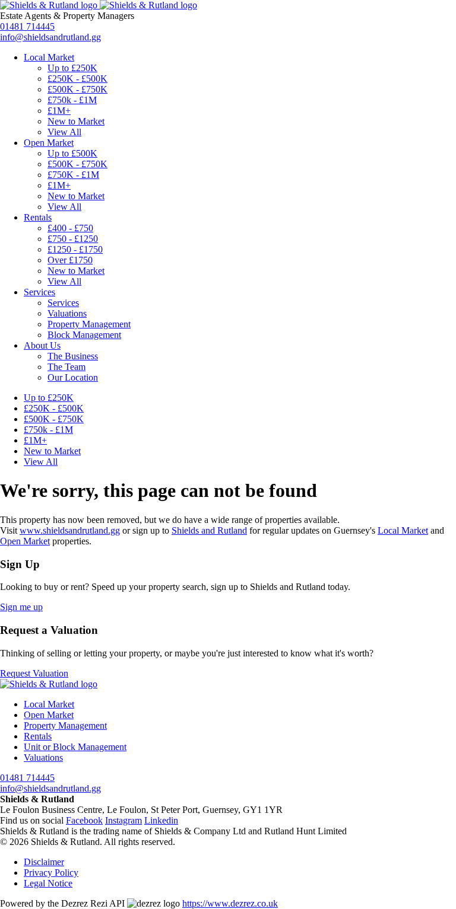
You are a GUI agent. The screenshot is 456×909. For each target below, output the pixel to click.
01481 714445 (27, 26)
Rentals (38, 217)
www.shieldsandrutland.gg (70, 530)
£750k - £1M (72, 100)
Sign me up (21, 607)
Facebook (84, 820)
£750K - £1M (73, 175)
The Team (67, 367)
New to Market (76, 121)
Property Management (89, 324)
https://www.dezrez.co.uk (230, 903)
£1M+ (59, 111)
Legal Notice (48, 883)
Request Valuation (34, 673)
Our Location (73, 377)
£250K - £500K (77, 79)
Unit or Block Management (75, 747)
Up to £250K (72, 68)
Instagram (123, 820)
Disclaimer (44, 862)
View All (64, 132)
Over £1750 (70, 260)
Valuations (67, 313)
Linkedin (161, 820)
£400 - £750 (70, 228)
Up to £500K (72, 153)
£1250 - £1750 (75, 249)
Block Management (84, 335)
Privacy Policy (51, 872)
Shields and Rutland (209, 530)
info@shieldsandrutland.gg (50, 37)
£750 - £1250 (73, 239)
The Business (73, 356)
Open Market (49, 143)
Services (39, 292)
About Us (42, 345)
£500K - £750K (77, 89)
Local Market (49, 57)
